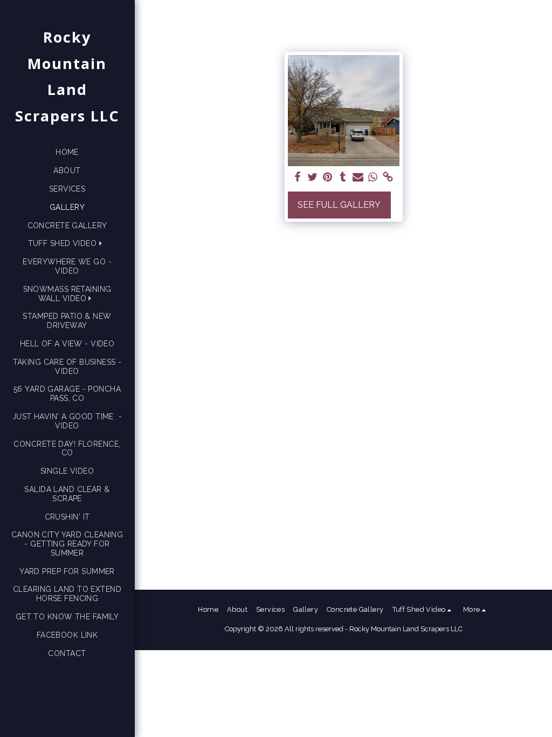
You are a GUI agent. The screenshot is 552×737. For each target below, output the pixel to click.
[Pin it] (327, 177)
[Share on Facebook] (297, 177)
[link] (388, 177)
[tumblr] (342, 177)
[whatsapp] (373, 177)
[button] (67, 243)
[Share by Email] (358, 177)
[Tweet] (312, 177)
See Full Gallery (339, 205)
